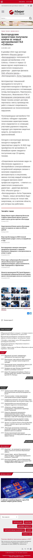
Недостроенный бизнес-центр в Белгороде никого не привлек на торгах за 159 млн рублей (15, 228)
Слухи (2, 352)
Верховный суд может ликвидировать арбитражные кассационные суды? (15, 356)
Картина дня (18, 522)
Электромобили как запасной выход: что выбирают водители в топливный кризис (16, 404)
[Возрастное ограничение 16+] (2, 2)
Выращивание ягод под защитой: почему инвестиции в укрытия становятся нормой (17, 419)
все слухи (29, 378)
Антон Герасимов (24, 76)
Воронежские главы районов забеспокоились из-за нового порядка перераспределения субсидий (18, 361)
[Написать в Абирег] (31, 6)
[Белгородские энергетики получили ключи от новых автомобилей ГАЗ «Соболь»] (6, 290)
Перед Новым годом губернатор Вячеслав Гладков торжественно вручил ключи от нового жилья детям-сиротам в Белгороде (15, 217)
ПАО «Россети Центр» (10, 73)
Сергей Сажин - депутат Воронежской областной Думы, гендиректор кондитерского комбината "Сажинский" (18, 456)
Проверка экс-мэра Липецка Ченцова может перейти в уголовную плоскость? (17, 369)
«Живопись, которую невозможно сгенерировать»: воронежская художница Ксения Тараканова (17, 408)
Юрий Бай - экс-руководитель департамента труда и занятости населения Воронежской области (17, 450)
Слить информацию (25, 555)
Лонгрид (3, 388)
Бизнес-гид (27, 534)
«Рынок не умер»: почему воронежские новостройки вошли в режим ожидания (16, 396)
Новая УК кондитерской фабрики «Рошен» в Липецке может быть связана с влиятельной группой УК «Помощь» (17, 373)
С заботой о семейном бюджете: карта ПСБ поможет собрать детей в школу (15, 500)
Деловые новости (6, 474)
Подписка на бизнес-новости (8, 555)
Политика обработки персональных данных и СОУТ (16, 539)
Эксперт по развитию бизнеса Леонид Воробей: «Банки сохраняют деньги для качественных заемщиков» (18, 424)
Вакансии (18, 555)
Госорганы (21, 556)
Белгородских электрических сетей (15, 97)
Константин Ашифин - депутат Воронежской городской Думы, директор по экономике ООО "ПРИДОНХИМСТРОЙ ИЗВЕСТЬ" (18, 461)
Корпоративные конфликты (14, 530)
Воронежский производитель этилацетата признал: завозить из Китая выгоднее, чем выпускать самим (15, 337)
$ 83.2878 (22, 1)
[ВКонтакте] (28, 313)
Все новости (5, 517)
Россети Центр (16, 55)
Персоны (11, 556)
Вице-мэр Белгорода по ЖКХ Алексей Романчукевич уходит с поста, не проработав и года (16, 238)
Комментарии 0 (8, 320)
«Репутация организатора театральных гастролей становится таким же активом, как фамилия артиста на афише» (17, 429)
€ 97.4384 (29, 1)
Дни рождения (5, 446)
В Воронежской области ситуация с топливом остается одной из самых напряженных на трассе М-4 (17, 333)
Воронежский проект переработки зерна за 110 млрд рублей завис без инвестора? (18, 365)
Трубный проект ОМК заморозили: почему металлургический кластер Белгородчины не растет (17, 392)
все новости (28, 441)
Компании (16, 556)
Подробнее (29, 465)
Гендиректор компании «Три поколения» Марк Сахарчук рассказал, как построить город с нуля (18, 400)
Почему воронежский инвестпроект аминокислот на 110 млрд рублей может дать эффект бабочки (18, 434)
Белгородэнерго (8, 57)
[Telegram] (31, 313)
